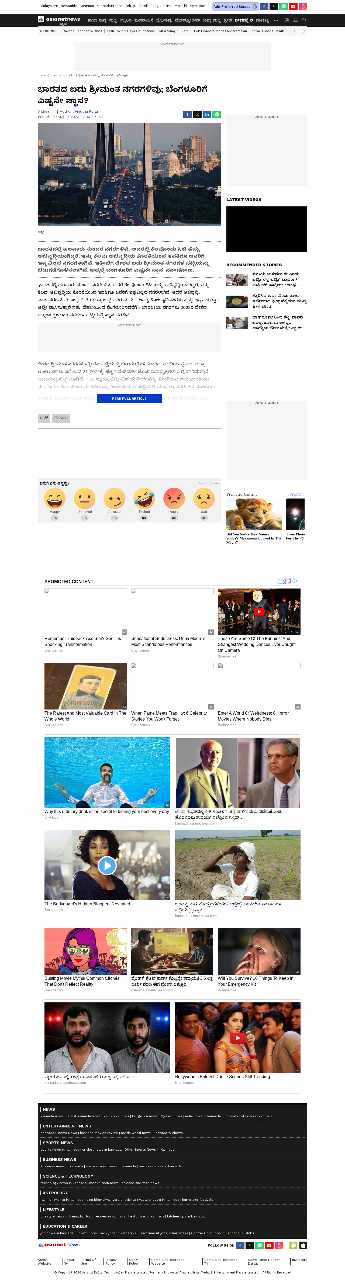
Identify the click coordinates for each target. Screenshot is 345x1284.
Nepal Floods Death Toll (271, 31)
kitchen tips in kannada (186, 1278)
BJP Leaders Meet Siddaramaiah (220, 31)
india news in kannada (203, 1178)
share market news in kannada (111, 1228)
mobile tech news (104, 1245)
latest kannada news (84, 1178)
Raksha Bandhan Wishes (82, 31)
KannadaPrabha (109, 6)
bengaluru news (145, 1178)
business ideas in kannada (160, 1228)
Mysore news (171, 1178)
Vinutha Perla (86, 111)
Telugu (130, 6)
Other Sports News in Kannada (149, 1211)
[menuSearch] (304, 20)
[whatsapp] (283, 6)
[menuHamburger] (295, 20)
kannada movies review (99, 1195)
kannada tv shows (168, 1195)
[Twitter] (274, 6)
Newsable (68, 6)
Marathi (180, 6)
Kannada (87, 6)
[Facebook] (264, 6)
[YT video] (293, 6)
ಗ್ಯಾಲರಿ (126, 20)
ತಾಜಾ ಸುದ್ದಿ (96, 20)
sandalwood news (136, 1195)
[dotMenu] (276, 20)
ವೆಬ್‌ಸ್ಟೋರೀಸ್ (187, 20)
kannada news (52, 1178)
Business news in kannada (61, 1228)
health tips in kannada (146, 1278)
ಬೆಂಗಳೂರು (61, 417)
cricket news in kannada (102, 1211)
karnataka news (116, 1178)
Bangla (155, 6)
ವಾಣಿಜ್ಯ (262, 20)
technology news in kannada (63, 1245)
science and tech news (140, 1245)
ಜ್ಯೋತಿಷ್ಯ (164, 20)
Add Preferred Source (232, 7)
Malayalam (49, 6)
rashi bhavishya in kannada (61, 1262)
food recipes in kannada (105, 1278)
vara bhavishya (124, 1262)
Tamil (143, 6)
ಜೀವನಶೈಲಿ (243, 20)
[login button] (288, 20)
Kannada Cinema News (58, 1195)
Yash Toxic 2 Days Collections (131, 31)
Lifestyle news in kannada (61, 1278)
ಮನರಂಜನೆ (143, 20)
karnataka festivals (197, 1262)
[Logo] (61, 20)
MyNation (197, 6)
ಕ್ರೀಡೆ (227, 20)
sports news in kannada (59, 1211)
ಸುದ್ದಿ (113, 20)
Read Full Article (129, 398)
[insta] (303, 6)
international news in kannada (248, 1178)
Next (303, 31)
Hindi (168, 6)
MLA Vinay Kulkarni (174, 31)
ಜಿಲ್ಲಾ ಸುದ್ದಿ (212, 20)
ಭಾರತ (44, 417)
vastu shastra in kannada (159, 1262)
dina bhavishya (98, 1262)
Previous (295, 31)
